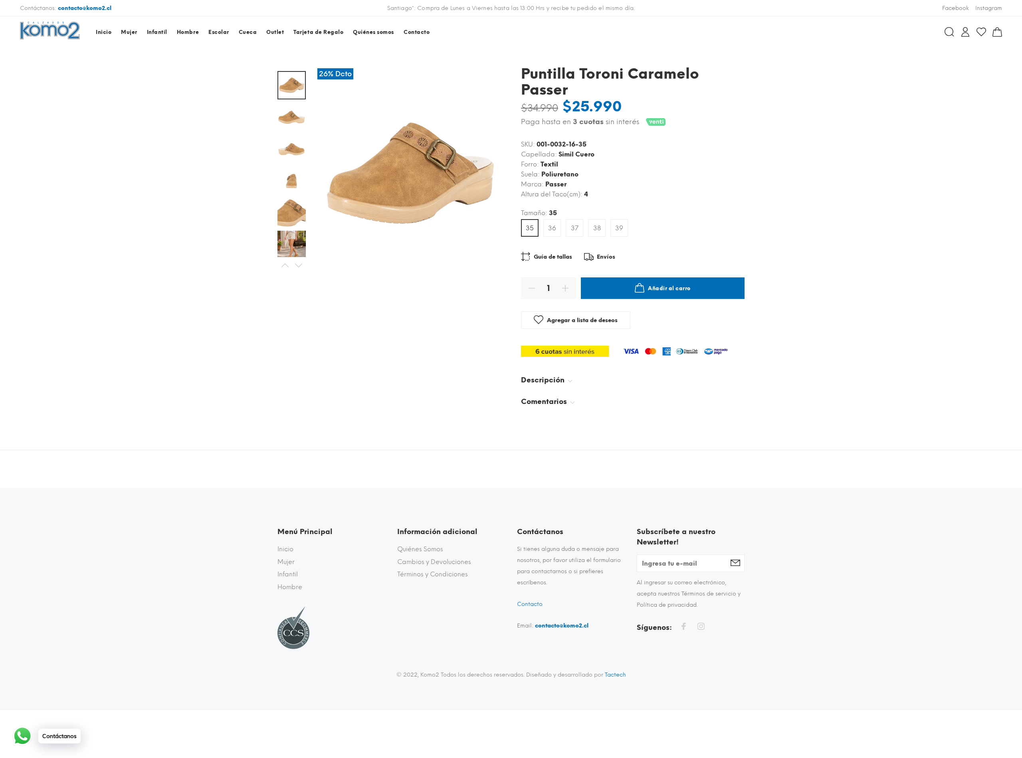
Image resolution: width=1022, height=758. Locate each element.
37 (574, 228)
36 (552, 228)
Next (298, 265)
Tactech (615, 674)
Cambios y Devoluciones (434, 562)
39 (619, 228)
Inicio (285, 549)
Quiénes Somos (420, 549)
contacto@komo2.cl (84, 8)
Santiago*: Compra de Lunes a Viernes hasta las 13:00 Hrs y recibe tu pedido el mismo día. (511, 8)
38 (597, 228)
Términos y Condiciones (432, 574)
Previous (284, 265)
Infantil (287, 574)
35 (530, 228)
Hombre (289, 587)
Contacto (530, 604)
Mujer (286, 562)
